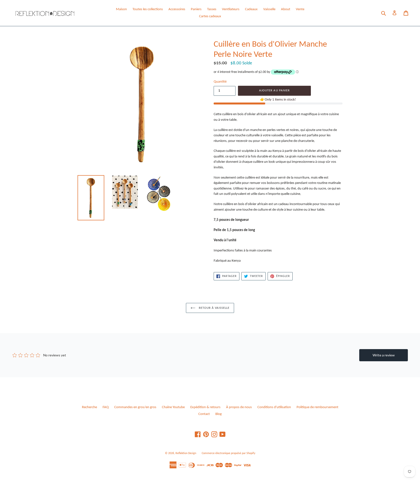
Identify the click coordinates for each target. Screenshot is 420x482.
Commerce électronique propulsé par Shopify (228, 453)
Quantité (220, 82)
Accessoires (176, 9)
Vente (300, 9)
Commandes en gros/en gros (135, 407)
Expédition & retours (205, 407)
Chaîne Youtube (173, 407)
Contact (204, 414)
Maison (121, 9)
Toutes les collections (147, 9)
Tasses (211, 9)
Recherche (89, 407)
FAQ (106, 407)
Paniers (196, 9)
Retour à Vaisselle (214, 308)
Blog (218, 414)
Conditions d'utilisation (274, 407)
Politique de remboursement (317, 407)
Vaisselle (269, 9)
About (285, 9)
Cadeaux (251, 9)
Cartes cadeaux (210, 16)
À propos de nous (239, 407)
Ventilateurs (230, 9)
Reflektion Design (185, 453)
